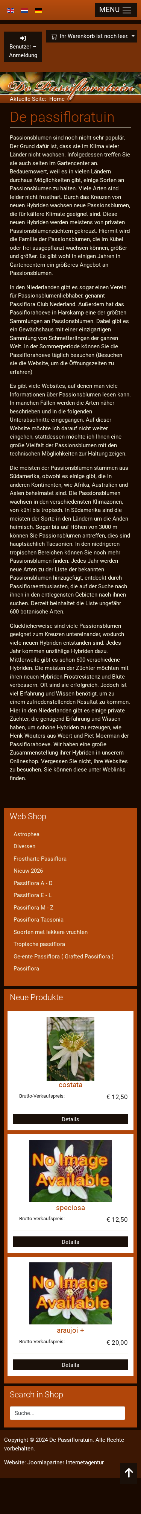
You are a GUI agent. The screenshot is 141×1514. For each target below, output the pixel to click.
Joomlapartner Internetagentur (65, 1462)
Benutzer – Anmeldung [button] (23, 51)
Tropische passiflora (39, 944)
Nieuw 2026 (28, 870)
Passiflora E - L (33, 895)
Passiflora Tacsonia (39, 919)
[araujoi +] (70, 1293)
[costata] (70, 1048)
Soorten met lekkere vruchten (51, 932)
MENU (110, 10)
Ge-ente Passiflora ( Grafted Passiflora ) (64, 956)
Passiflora (26, 968)
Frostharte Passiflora (40, 858)
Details (70, 1119)
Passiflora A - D (33, 883)
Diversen (24, 846)
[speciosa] (70, 1170)
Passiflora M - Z (33, 907)
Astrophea (26, 834)
